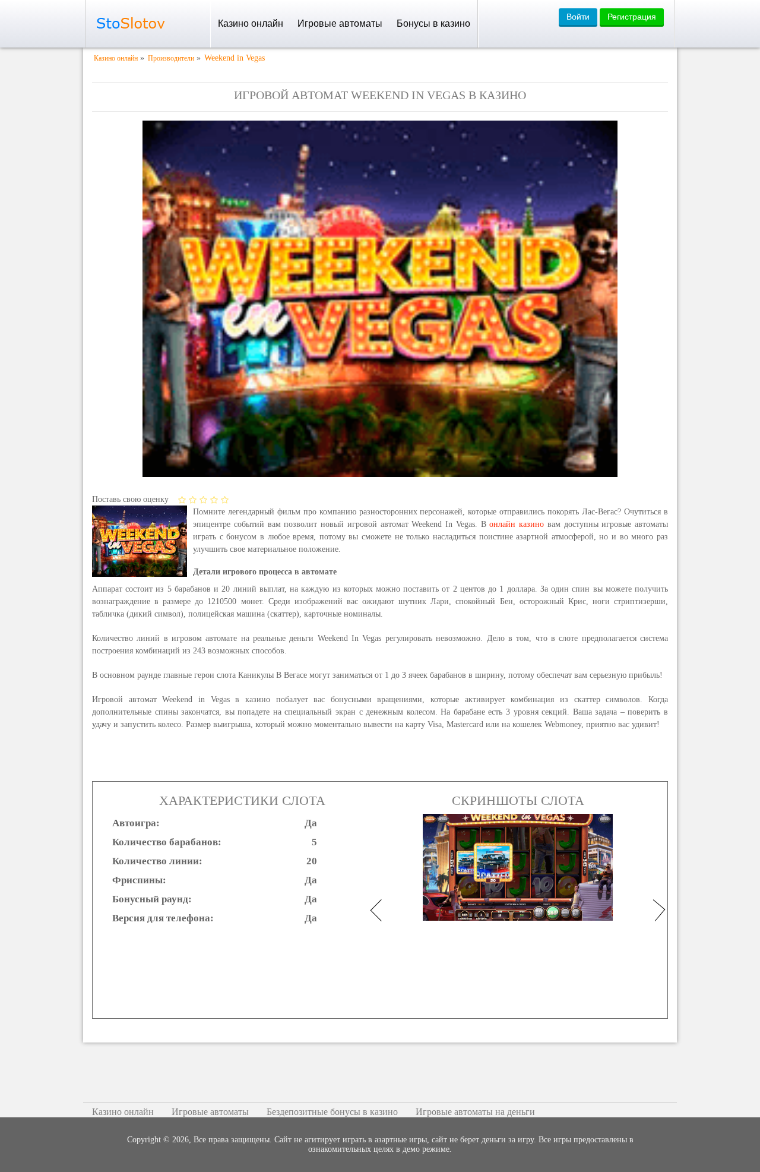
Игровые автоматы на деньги (475, 1112)
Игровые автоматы (339, 23)
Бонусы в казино (433, 23)
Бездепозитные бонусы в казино (332, 1112)
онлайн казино (516, 524)
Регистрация (631, 16)
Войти (578, 16)
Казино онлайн (250, 23)
